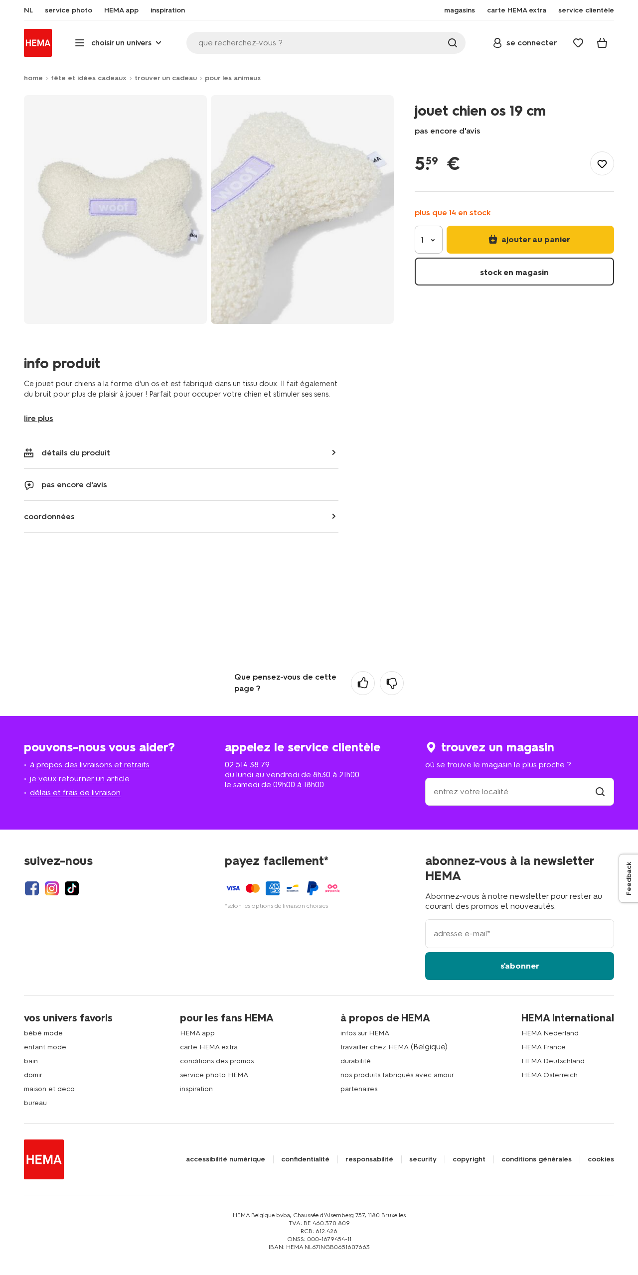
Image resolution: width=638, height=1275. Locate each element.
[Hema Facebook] (32, 888)
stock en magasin (514, 272)
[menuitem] (28, 10)
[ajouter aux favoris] (602, 163)
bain (31, 1061)
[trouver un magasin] (600, 791)
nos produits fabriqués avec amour (397, 1075)
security (423, 1159)
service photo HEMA (214, 1075)
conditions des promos (217, 1061)
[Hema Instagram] (52, 888)
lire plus (38, 418)
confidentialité (305, 1159)
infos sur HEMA (364, 1033)
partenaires (358, 1089)
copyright (469, 1159)
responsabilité (369, 1159)
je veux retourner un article (80, 778)
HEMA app (197, 1033)
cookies (601, 1159)
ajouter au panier (534, 239)
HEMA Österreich (549, 1075)
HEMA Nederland (550, 1033)
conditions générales (536, 1159)
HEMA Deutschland (553, 1061)
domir (33, 1075)
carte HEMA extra (209, 1047)
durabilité (355, 1061)
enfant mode (45, 1047)
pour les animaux (233, 78)
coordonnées (49, 516)
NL (28, 10)
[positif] (363, 683)
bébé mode (43, 1033)
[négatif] (392, 683)
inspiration (196, 1089)
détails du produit (75, 452)
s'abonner (519, 966)
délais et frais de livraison (75, 792)
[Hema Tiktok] (72, 888)
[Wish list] (578, 43)
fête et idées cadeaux (89, 78)
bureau (35, 1103)
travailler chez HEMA (374, 1047)
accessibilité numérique (225, 1159)
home (33, 78)
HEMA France (543, 1047)
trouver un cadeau (166, 78)
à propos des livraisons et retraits (90, 764)
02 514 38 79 (247, 764)
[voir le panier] (602, 43)
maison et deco (49, 1089)
